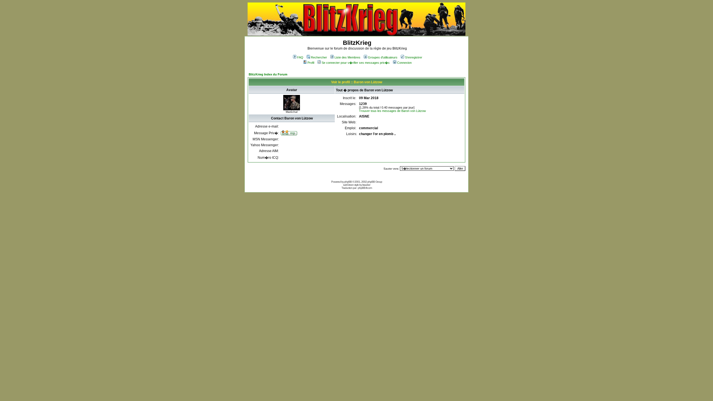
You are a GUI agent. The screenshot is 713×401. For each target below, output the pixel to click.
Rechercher (319, 57)
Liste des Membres (347, 57)
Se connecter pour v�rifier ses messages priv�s (356, 62)
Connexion (404, 62)
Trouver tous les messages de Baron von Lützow (392, 111)
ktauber (366, 184)
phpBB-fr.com (365, 187)
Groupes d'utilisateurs (382, 57)
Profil (310, 62)
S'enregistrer (413, 57)
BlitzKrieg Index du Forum (268, 74)
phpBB (348, 181)
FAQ (300, 57)
